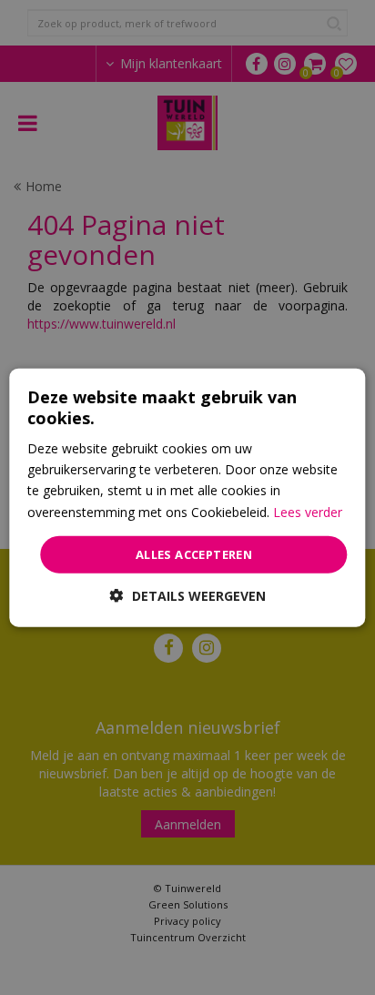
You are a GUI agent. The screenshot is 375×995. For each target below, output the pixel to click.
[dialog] (187, 497)
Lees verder (307, 511)
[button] (188, 595)
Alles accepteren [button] (194, 553)
